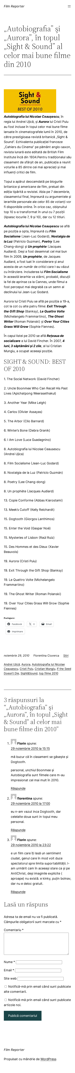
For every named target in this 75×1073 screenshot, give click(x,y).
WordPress (48, 1059)
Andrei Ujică (12, 664)
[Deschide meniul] (69, 6)
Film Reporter (14, 6)
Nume (9, 962)
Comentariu (14, 930)
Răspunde (18, 788)
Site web (10, 978)
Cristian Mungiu (45, 668)
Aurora (25, 664)
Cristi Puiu (26, 668)
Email (9, 970)
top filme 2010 (48, 673)
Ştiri (66, 655)
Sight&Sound (29, 673)
